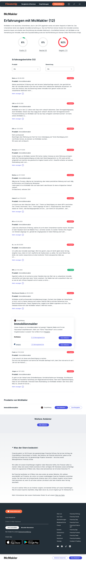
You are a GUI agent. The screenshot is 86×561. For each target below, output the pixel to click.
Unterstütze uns (15, 511)
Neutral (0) (43, 50)
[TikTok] (66, 546)
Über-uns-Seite (59, 495)
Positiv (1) (22, 50)
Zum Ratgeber (75, 407)
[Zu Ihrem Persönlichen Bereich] (69, 4)
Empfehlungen (44, 4)
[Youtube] (58, 546)
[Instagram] (62, 546)
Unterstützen (58, 4)
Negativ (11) (63, 50)
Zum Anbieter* (75, 558)
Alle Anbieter (43, 425)
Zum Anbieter (65, 338)
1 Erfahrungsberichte (37, 344)
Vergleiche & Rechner (28, 4)
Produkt (14, 64)
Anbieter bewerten (60, 558)
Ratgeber (47, 332)
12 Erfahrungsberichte (38, 337)
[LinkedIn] (70, 546)
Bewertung (49, 64)
